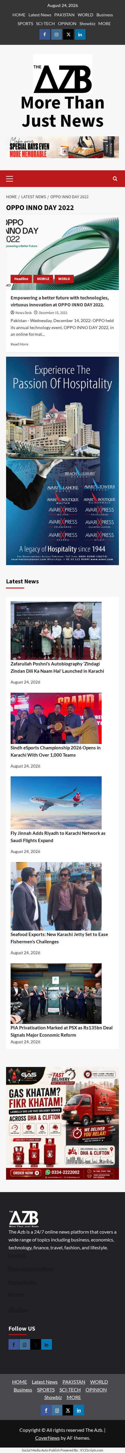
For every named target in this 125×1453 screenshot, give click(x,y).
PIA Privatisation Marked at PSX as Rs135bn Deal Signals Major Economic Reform (62, 1031)
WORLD (85, 14)
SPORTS (25, 23)
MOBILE (43, 279)
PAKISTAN (64, 14)
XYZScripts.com (91, 1450)
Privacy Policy (22, 1282)
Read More (19, 344)
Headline (21, 279)
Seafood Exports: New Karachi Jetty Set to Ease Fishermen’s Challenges (59, 937)
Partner (16, 1294)
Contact (16, 1255)
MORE (104, 23)
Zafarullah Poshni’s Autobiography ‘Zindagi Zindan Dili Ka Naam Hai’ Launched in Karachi (57, 667)
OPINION (67, 23)
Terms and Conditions (31, 1268)
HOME (18, 14)
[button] (19, 178)
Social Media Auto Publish (41, 1450)
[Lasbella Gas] (62, 1123)
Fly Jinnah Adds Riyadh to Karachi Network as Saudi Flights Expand (58, 836)
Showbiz (87, 23)
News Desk (23, 312)
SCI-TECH (45, 23)
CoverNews (47, 1438)
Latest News (40, 14)
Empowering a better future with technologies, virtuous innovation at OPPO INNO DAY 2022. (60, 301)
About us (18, 1309)
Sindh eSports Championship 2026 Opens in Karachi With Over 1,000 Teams (56, 751)
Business (104, 14)
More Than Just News (62, 112)
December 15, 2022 (53, 312)
